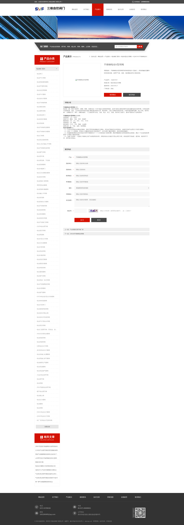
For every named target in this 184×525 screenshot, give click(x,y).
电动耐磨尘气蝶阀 (42, 362)
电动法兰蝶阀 (41, 399)
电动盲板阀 (40, 123)
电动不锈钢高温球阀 (43, 148)
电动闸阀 (40, 383)
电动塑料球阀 (41, 111)
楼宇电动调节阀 (42, 391)
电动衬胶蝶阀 (41, 288)
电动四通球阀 (41, 342)
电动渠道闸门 (41, 115)
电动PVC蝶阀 (41, 94)
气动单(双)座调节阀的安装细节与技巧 (46, 478)
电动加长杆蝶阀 (42, 98)
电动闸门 (40, 74)
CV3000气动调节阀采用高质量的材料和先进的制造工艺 (47, 450)
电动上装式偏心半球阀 (44, 144)
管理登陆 (96, 521)
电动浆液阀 (40, 197)
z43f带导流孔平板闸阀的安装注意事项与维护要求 (47, 458)
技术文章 (121, 9)
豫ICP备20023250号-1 (77, 521)
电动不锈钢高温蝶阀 (43, 127)
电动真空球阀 (41, 230)
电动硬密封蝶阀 (42, 263)
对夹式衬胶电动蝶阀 (43, 333)
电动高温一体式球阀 (43, 280)
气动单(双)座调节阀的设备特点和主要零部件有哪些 (47, 474)
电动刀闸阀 (40, 135)
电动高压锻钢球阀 (42, 140)
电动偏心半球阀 (42, 193)
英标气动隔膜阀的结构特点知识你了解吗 (47, 454)
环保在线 (109, 521)
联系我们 (144, 9)
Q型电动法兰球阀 (42, 346)
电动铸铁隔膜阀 (42, 300)
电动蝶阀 (40, 404)
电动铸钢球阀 (41, 210)
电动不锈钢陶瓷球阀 (43, 284)
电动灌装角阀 (41, 107)
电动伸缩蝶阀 (41, 214)
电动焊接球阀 (41, 267)
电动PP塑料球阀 (42, 86)
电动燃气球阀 (41, 152)
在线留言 (132, 9)
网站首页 (75, 9)
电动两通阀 (40, 234)
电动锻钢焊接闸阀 (42, 309)
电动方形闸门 (41, 305)
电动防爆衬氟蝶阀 (42, 189)
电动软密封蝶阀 (42, 119)
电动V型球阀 (41, 247)
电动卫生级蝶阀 (42, 243)
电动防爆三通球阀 (42, 181)
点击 (56, 69)
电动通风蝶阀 (41, 272)
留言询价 (132, 95)
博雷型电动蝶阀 (42, 185)
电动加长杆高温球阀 (43, 317)
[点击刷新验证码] (93, 210)
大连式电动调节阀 (42, 375)
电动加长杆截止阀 (42, 313)
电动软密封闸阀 (42, 218)
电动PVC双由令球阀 (43, 321)
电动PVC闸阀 (41, 78)
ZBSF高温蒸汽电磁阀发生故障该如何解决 (47, 446)
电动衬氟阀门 (41, 168)
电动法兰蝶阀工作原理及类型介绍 (45, 466)
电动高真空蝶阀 (42, 259)
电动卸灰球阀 (41, 177)
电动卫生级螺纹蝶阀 (43, 173)
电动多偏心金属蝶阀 (43, 354)
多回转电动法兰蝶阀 (43, 350)
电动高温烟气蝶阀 (42, 371)
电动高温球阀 (41, 251)
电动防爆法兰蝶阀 (42, 201)
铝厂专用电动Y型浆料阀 (44, 420)
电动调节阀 (40, 379)
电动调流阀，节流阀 (43, 160)
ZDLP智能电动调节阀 (44, 387)
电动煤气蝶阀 (41, 292)
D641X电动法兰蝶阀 (43, 412)
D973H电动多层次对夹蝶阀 (45, 296)
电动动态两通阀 (42, 90)
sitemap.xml (88, 521)
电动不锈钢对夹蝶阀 (43, 131)
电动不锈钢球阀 (42, 206)
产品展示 (98, 9)
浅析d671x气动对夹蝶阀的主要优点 (46, 470)
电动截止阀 (40, 395)
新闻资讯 (109, 9)
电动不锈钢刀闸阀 (42, 222)
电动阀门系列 (40, 69)
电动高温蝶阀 (41, 366)
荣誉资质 (110, 497)
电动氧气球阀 (41, 276)
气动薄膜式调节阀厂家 (76, 229)
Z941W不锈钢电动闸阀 (77, 233)
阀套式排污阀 (39, 462)
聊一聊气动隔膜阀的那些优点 (44, 481)
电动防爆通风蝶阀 (42, 82)
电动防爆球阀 (41, 338)
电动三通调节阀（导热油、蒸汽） (47, 329)
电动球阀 (40, 408)
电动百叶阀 (40, 156)
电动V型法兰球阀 (42, 239)
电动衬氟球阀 (41, 255)
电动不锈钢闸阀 (42, 102)
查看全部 (47, 426)
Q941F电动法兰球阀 (43, 416)
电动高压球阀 (41, 325)
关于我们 (86, 9)
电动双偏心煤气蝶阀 (43, 358)
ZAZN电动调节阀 (42, 226)
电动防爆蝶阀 (41, 164)
